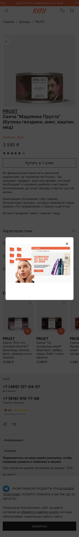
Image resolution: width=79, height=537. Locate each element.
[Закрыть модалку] (67, 244)
